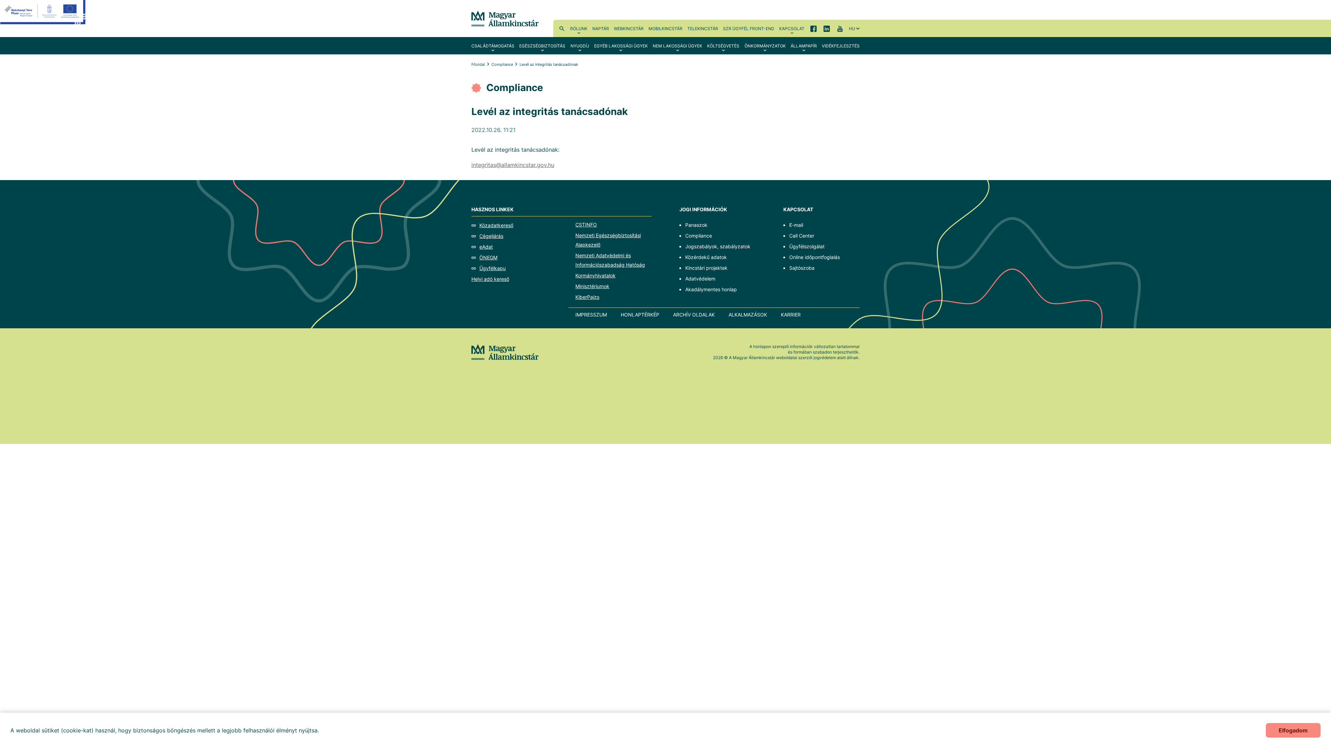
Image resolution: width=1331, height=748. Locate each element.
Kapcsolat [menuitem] (791, 28)
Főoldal (478, 64)
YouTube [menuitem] (839, 28)
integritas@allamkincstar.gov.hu (512, 164)
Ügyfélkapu (492, 268)
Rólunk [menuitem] (579, 28)
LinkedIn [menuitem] (826, 28)
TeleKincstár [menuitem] (702, 28)
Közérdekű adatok (706, 257)
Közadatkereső (496, 225)
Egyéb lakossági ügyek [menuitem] (621, 45)
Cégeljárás (491, 236)
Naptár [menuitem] (600, 28)
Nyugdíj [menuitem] (580, 45)
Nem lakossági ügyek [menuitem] (677, 45)
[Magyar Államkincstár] (505, 18)
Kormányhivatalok (595, 275)
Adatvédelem (700, 279)
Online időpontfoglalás (814, 257)
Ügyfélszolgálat (807, 246)
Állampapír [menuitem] (804, 45)
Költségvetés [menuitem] (723, 45)
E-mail (796, 225)
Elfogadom (1293, 730)
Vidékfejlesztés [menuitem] (841, 45)
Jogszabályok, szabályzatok (717, 246)
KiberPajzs (587, 297)
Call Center (801, 236)
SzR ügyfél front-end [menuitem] (748, 28)
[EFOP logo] (43, 17)
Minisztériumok (592, 286)
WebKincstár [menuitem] (629, 28)
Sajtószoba (802, 268)
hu (852, 28)
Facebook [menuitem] (813, 28)
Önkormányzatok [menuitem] (765, 45)
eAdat (486, 247)
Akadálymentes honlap (711, 289)
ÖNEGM (488, 257)
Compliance (502, 64)
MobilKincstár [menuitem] (665, 28)
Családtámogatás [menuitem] (492, 45)
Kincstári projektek (706, 268)
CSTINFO (586, 225)
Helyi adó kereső (490, 279)
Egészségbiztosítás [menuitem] (542, 45)
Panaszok (696, 225)
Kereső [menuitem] (562, 28)
